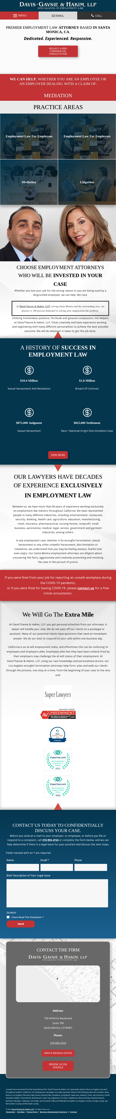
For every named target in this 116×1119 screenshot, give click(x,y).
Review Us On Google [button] (58, 1066)
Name (10, 860)
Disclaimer (11, 912)
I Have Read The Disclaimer (27, 917)
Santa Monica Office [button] (58, 1053)
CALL (98, 16)
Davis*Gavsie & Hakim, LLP (23, 1109)
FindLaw (73, 1112)
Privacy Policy (32, 1112)
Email (44, 860)
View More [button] (58, 455)
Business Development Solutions (53, 1112)
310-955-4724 (50, 840)
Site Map (20, 1112)
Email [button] (60, 16)
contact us (86, 588)
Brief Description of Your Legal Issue (28, 875)
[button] (113, 1110)
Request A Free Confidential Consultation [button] (58, 51)
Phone (78, 860)
